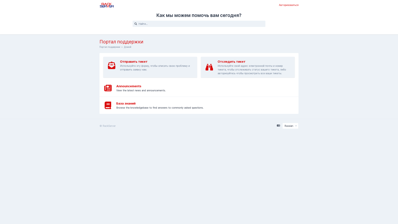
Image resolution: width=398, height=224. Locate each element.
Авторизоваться (288, 5)
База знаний (126, 103)
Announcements (128, 86)
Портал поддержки (110, 47)
